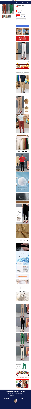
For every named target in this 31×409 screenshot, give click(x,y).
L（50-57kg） (23, 15)
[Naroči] (20, 395)
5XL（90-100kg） (18, 19)
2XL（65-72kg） (23, 16)
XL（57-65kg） (18, 16)
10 (20, 12)
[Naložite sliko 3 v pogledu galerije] (9, 16)
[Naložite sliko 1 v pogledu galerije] (3, 16)
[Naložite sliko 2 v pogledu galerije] (6, 16)
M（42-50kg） (18, 15)
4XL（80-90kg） (24, 18)
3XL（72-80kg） (18, 18)
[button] (2, 2)
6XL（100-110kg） (24, 19)
